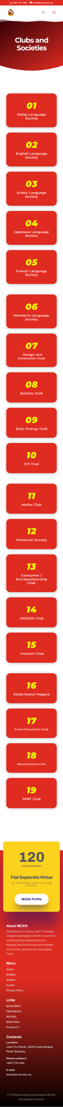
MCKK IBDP (13, 1006)
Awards (10, 979)
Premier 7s (12, 1027)
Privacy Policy (14, 990)
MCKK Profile (32, 899)
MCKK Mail (12, 1022)
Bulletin (11, 974)
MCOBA (11, 1016)
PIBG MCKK (13, 1011)
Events (10, 985)
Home (9, 969)
